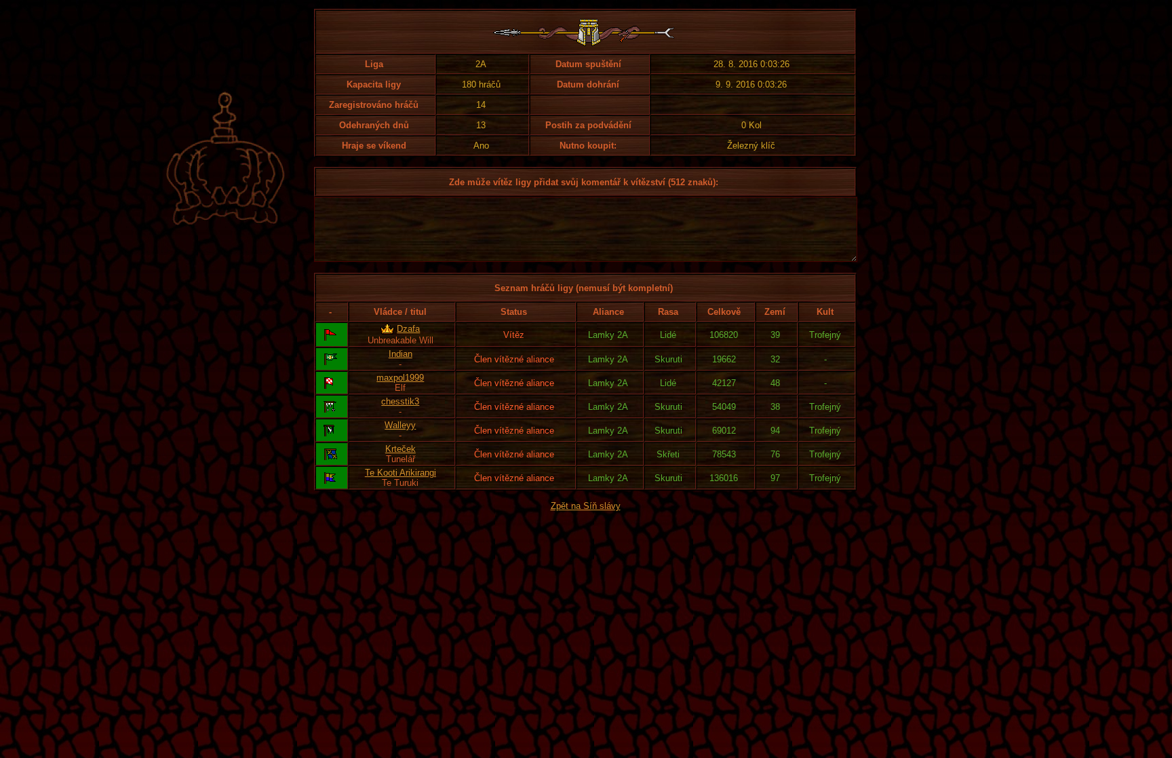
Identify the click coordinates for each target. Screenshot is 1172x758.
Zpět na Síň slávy (586, 506)
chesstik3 (400, 401)
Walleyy (400, 425)
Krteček (400, 449)
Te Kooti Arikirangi (400, 473)
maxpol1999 (400, 378)
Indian (400, 354)
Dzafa (408, 329)
